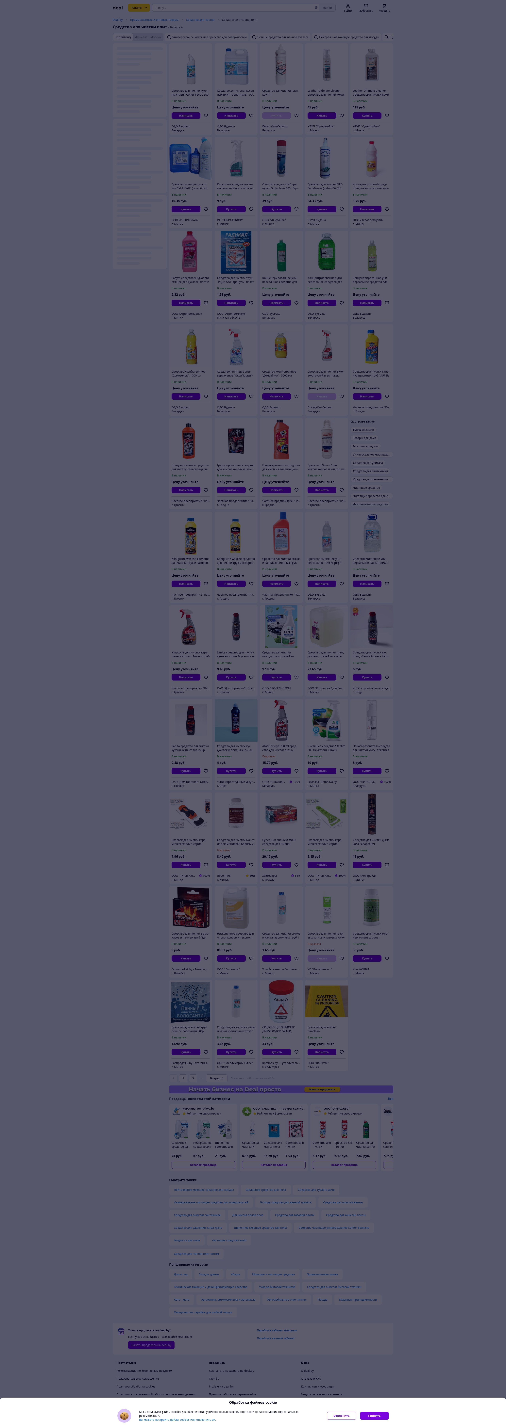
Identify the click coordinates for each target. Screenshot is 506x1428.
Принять (374, 1416)
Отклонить (341, 1416)
